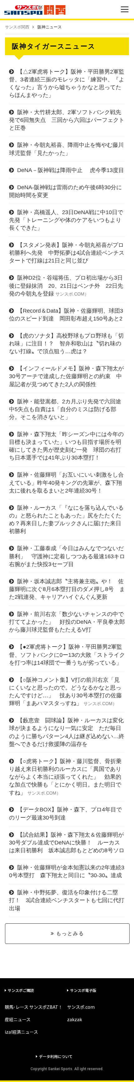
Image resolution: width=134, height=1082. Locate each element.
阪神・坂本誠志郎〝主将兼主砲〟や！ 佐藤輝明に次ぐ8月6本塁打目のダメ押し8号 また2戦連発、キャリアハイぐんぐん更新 (67, 589)
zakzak (74, 1019)
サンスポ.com (81, 1007)
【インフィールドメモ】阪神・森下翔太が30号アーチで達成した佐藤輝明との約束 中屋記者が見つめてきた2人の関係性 (66, 376)
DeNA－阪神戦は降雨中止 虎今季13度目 (70, 170)
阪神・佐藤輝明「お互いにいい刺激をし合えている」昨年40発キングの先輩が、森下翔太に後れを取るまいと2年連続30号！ (66, 482)
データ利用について (56, 1056)
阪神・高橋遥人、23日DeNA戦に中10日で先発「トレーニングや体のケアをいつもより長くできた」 (66, 220)
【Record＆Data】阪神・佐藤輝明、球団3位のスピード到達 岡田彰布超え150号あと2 (66, 315)
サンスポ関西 (17, 27)
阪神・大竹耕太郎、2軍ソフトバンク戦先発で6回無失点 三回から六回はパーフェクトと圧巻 (66, 120)
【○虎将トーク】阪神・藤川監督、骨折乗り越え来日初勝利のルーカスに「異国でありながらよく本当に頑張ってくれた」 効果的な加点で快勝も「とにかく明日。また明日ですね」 (65, 777)
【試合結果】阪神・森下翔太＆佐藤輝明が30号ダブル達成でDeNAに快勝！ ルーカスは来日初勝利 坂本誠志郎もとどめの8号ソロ (66, 843)
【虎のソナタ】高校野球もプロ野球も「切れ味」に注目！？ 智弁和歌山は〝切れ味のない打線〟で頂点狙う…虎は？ (66, 343)
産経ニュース (18, 1019)
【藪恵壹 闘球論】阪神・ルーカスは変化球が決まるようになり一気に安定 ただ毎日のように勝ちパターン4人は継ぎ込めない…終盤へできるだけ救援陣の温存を (66, 732)
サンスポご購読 (21, 990)
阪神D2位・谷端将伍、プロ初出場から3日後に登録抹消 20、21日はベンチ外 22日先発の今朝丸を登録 (66, 285)
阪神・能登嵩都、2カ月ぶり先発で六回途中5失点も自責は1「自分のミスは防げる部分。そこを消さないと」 (65, 409)
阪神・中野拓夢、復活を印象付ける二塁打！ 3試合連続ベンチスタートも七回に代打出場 (66, 900)
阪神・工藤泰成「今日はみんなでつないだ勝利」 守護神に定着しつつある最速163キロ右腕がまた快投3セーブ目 (67, 556)
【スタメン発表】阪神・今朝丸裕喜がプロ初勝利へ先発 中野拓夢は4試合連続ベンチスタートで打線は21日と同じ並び (66, 253)
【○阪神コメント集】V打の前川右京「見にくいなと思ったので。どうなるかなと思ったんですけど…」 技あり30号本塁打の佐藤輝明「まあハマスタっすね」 (65, 692)
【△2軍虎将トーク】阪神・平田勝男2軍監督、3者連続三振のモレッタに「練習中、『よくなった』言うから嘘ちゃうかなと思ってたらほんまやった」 (66, 84)
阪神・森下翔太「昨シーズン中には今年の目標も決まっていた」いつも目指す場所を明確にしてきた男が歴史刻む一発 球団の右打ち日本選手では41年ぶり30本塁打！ (66, 446)
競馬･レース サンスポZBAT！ (34, 1007)
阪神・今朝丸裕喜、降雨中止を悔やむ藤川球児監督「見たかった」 (66, 149)
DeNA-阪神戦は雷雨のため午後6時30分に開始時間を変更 (65, 191)
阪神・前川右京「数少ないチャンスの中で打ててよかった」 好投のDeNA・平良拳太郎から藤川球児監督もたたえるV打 (67, 622)
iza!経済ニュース (21, 1032)
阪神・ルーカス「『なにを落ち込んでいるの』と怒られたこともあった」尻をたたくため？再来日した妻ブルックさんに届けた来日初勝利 (66, 520)
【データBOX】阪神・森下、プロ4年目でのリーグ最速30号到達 (65, 813)
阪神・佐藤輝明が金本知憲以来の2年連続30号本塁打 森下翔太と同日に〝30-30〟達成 (66, 871)
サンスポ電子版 (83, 990)
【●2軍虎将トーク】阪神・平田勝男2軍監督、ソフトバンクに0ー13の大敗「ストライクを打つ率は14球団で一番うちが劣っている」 (67, 655)
